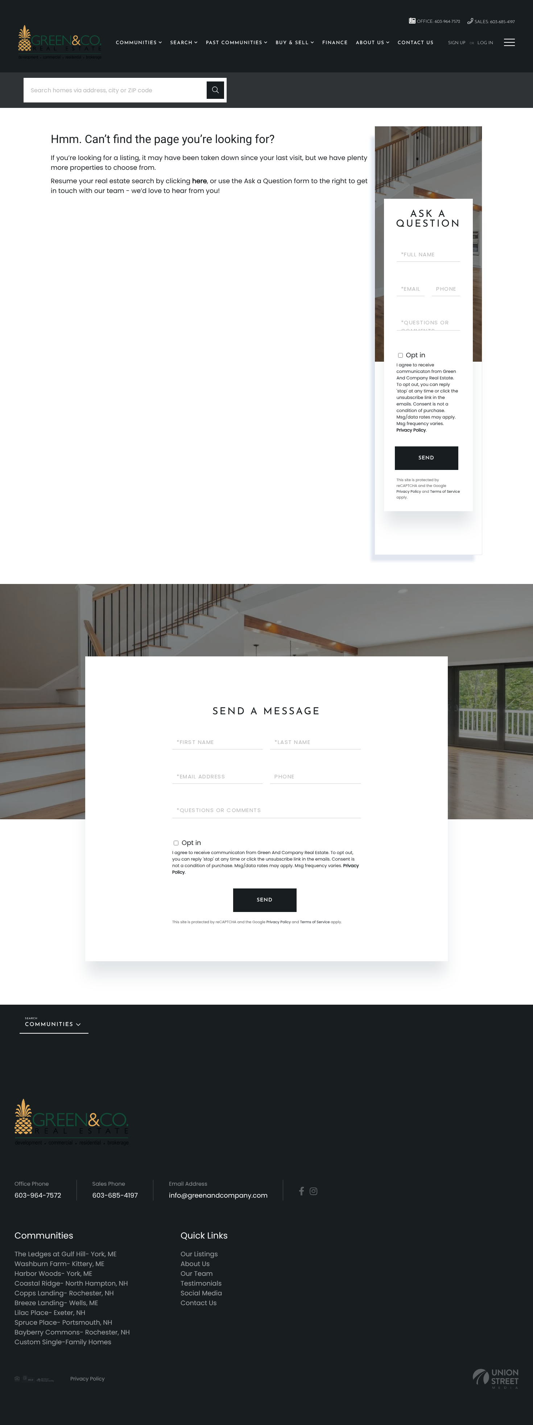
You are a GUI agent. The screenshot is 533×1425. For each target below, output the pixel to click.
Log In (485, 43)
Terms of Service (445, 491)
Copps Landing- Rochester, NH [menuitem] (64, 1293)
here (199, 181)
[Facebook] (301, 1191)
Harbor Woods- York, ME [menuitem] (53, 1273)
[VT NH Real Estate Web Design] (495, 1379)
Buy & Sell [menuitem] (292, 43)
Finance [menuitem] (335, 43)
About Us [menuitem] (370, 43)
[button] (215, 90)
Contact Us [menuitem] (416, 43)
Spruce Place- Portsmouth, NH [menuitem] (63, 1322)
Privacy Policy (411, 430)
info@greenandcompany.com (218, 1195)
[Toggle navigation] (509, 42)
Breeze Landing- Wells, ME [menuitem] (56, 1303)
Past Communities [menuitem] (234, 43)
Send (426, 458)
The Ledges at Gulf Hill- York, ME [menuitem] (66, 1254)
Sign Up (457, 43)
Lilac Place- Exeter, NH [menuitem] (50, 1312)
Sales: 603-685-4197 (494, 22)
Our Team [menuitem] (197, 1273)
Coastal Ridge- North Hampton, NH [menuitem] (71, 1283)
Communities (49, 1024)
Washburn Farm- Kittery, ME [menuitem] (59, 1264)
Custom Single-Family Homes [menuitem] (63, 1342)
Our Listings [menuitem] (199, 1254)
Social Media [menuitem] (201, 1293)
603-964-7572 (38, 1195)
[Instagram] (313, 1191)
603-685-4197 (115, 1195)
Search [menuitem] (181, 43)
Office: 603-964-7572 (438, 22)
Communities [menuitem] (136, 43)
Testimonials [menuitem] (201, 1283)
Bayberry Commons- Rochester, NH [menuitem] (72, 1332)
